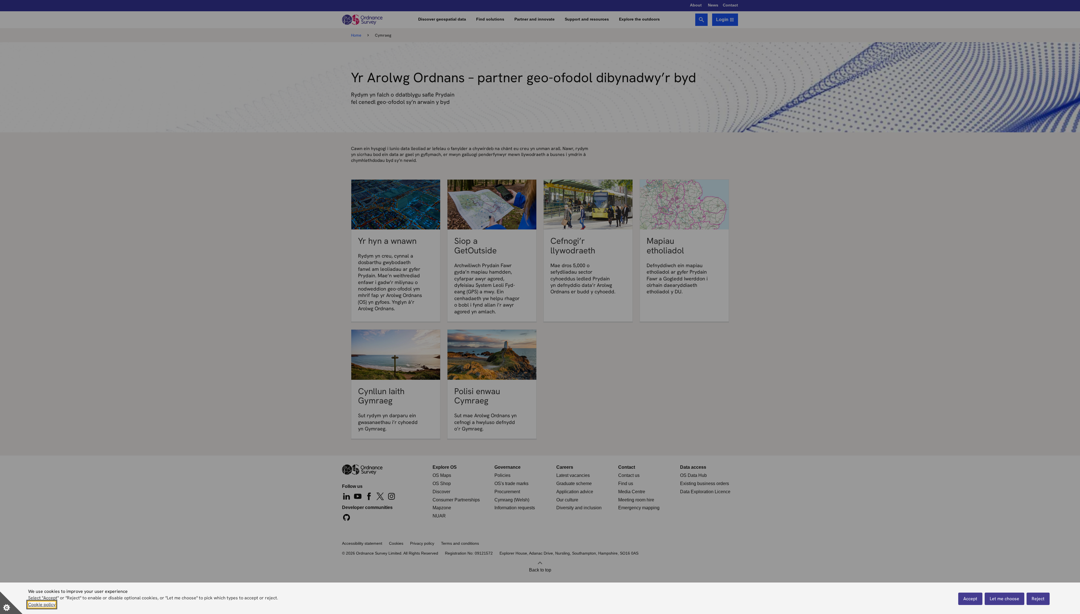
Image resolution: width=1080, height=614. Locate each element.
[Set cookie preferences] (11, 602)
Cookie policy (41, 605)
